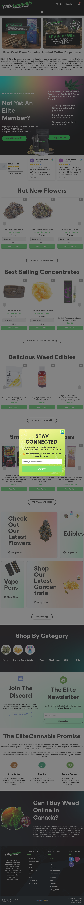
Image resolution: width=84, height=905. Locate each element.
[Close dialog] (62, 431)
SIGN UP (42, 469)
